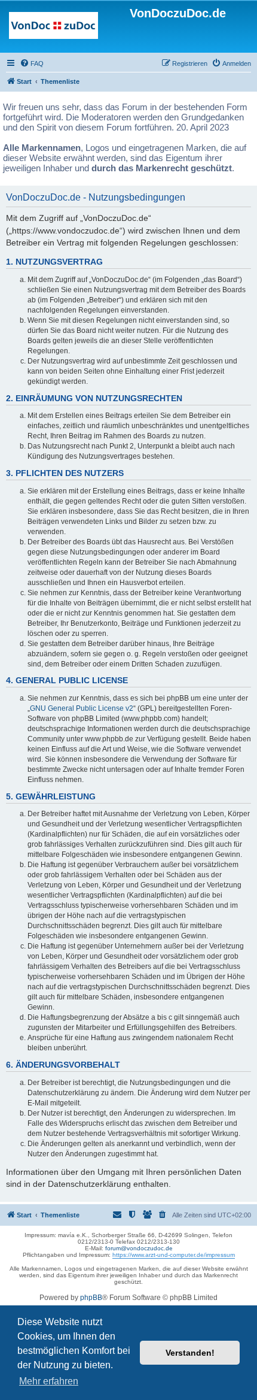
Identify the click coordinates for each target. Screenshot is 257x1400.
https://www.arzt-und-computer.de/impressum (173, 1254)
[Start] (53, 28)
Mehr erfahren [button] (48, 1381)
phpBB (91, 1297)
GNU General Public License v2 (81, 708)
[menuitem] (32, 63)
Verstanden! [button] (190, 1352)
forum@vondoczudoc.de (139, 1248)
